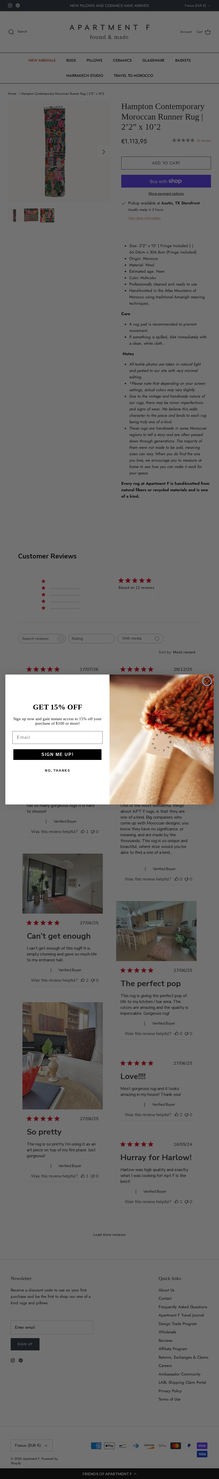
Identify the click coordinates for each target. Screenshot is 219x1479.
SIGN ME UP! (57, 754)
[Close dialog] (207, 681)
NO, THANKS (57, 770)
